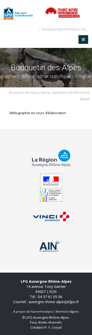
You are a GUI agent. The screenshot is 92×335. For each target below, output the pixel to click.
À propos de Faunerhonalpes (33, 311)
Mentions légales (67, 311)
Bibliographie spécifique (46, 76)
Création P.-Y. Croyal (46, 327)
